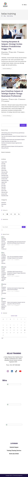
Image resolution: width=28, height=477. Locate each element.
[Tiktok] (16, 371)
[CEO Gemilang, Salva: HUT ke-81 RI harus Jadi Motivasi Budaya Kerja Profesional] (3, 243)
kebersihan (3, 204)
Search (3, 123)
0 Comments (6, 54)
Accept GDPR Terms (7, 230)
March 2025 (3, 190)
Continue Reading (8, 68)
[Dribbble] (15, 214)
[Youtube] (20, 371)
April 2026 (3, 168)
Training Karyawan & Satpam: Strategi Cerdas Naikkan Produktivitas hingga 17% (11, 45)
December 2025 (4, 175)
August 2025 (4, 182)
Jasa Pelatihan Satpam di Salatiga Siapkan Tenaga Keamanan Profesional (12, 93)
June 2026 (3, 165)
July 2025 (3, 183)
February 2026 (4, 172)
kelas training (10, 16)
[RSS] (19, 214)
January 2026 (4, 173)
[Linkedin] (12, 371)
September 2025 (4, 180)
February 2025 (4, 192)
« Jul (2, 338)
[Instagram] (11, 214)
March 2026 (3, 170)
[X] (3, 214)
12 (10, 327)
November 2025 (4, 177)
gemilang (5, 52)
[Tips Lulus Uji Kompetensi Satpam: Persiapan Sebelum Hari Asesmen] (3, 258)
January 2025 (4, 194)
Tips (2, 206)
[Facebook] (7, 214)
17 (3, 330)
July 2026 (3, 163)
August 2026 (4, 162)
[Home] (1, 16)
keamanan (21, 52)
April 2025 (3, 189)
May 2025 (3, 187)
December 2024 (4, 195)
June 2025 (3, 185)
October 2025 (4, 178)
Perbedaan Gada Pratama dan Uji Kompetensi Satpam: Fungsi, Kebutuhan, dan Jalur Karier (16, 273)
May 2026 (3, 167)
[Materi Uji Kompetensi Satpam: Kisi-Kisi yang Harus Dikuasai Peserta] (3, 304)
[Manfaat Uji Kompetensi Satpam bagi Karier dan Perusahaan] (3, 289)
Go (23, 227)
